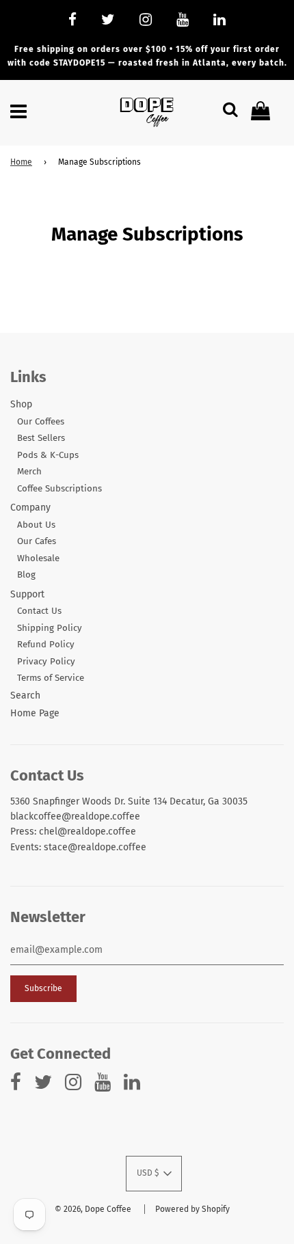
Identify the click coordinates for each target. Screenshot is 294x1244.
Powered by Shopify (192, 1209)
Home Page (34, 713)
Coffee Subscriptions (59, 488)
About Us (36, 524)
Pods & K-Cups (48, 455)
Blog (26, 574)
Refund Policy (46, 644)
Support (27, 594)
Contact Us (39, 611)
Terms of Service (50, 678)
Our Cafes (36, 541)
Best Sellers (41, 438)
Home (21, 162)
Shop (21, 404)
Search (25, 695)
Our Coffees (40, 421)
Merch (29, 471)
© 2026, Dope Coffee (93, 1209)
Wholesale (38, 558)
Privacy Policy (46, 661)
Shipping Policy (49, 628)
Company (30, 507)
